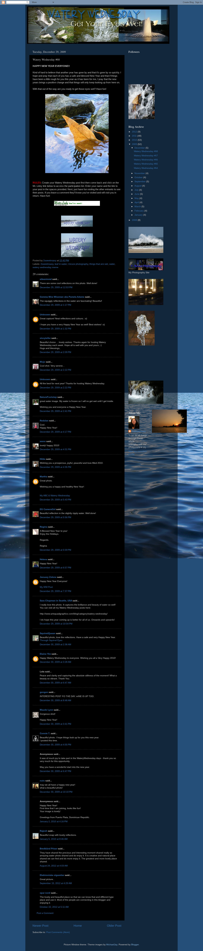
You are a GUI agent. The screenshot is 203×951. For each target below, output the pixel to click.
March (137, 206)
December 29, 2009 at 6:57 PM (55, 567)
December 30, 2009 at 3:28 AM (55, 662)
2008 (135, 220)
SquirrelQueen (47, 633)
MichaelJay (111, 944)
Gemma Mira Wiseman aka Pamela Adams (62, 297)
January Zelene (48, 577)
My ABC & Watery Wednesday (55, 495)
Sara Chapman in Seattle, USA (56, 600)
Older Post (114, 925)
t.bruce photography (78, 264)
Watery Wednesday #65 (146, 164)
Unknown (45, 314)
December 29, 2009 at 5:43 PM (55, 499)
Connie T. (45, 733)
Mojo (42, 362)
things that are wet (98, 264)
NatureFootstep (48, 397)
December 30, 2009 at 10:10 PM (56, 792)
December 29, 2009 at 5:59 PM (55, 550)
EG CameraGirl (48, 509)
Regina (44, 527)
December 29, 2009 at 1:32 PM (55, 328)
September (140, 181)
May (136, 198)
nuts (42, 781)
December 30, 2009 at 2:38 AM (55, 644)
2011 (134, 136)
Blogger (135, 944)
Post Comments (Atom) (58, 932)
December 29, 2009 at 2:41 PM (55, 411)
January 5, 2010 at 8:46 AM (54, 839)
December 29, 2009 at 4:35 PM (55, 467)
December (140, 148)
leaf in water (61, 264)
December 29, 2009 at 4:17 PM (55, 432)
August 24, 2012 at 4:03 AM (54, 866)
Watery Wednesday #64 (146, 168)
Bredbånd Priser (48, 848)
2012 (135, 132)
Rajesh (43, 831)
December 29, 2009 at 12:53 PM (56, 287)
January (138, 215)
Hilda (42, 459)
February (139, 211)
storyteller (45, 338)
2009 (135, 144)
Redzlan (44, 420)
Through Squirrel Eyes (51, 640)
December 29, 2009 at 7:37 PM (55, 591)
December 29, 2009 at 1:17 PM (55, 305)
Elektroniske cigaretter (52, 875)
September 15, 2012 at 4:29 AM (56, 883)
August (138, 186)
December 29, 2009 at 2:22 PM (55, 370)
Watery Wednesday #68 (146, 151)
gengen (44, 692)
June (137, 194)
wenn (43, 441)
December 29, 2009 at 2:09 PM (55, 352)
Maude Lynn (46, 710)
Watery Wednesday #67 (146, 155)
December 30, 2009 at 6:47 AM (55, 683)
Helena (43, 559)
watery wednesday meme (45, 267)
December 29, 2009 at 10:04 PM (56, 624)
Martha (43, 476)
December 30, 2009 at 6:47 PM (55, 771)
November (140, 173)
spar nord (45, 893)
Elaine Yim (45, 654)
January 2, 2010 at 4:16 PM (54, 821)
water (112, 264)
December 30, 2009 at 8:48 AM (55, 700)
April (137, 202)
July (136, 190)
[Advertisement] (142, 363)
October (138, 177)
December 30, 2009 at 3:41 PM (55, 724)
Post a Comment (45, 913)
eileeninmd (46, 279)
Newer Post (40, 925)
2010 (135, 140)
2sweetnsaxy (47, 264)
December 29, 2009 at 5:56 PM (55, 517)
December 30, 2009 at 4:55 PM (55, 744)
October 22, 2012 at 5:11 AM (54, 907)
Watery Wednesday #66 (146, 160)
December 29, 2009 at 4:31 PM (55, 449)
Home (78, 925)
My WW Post (46, 587)
